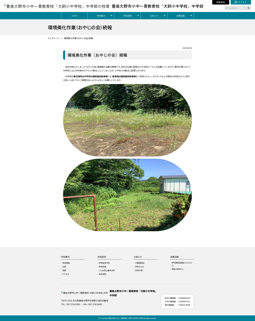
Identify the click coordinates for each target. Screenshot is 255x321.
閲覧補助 (220, 2)
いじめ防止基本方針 (107, 270)
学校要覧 (66, 263)
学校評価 (102, 266)
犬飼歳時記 (139, 263)
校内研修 (102, 274)
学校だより (139, 266)
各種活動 (180, 15)
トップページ (53, 38)
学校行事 (139, 270)
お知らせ (154, 15)
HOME (74, 15)
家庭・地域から (177, 269)
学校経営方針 (104, 263)
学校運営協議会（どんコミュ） (182, 264)
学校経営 (127, 15)
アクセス (242, 2)
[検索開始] (249, 8)
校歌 (64, 270)
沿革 (64, 266)
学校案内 (101, 15)
